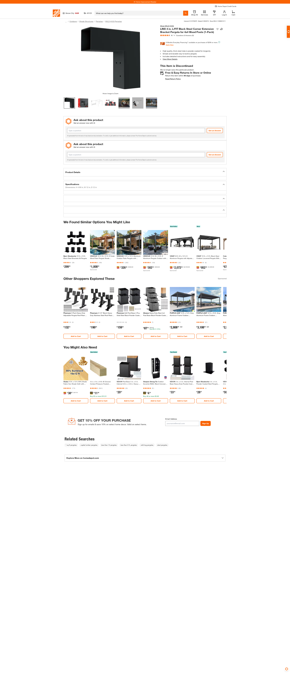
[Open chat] (288, 32)
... (66, 22)
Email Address (171, 419)
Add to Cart (76, 336)
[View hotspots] (124, 103)
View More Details (170, 59)
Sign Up (205, 423)
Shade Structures (86, 21)
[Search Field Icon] (185, 13)
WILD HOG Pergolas (113, 21)
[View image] (69, 103)
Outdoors (73, 21)
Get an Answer (215, 130)
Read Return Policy (173, 79)
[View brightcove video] (137, 103)
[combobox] (139, 13)
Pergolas (99, 21)
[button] (145, 172)
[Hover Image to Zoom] (110, 58)
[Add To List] (217, 29)
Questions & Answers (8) (185, 35)
